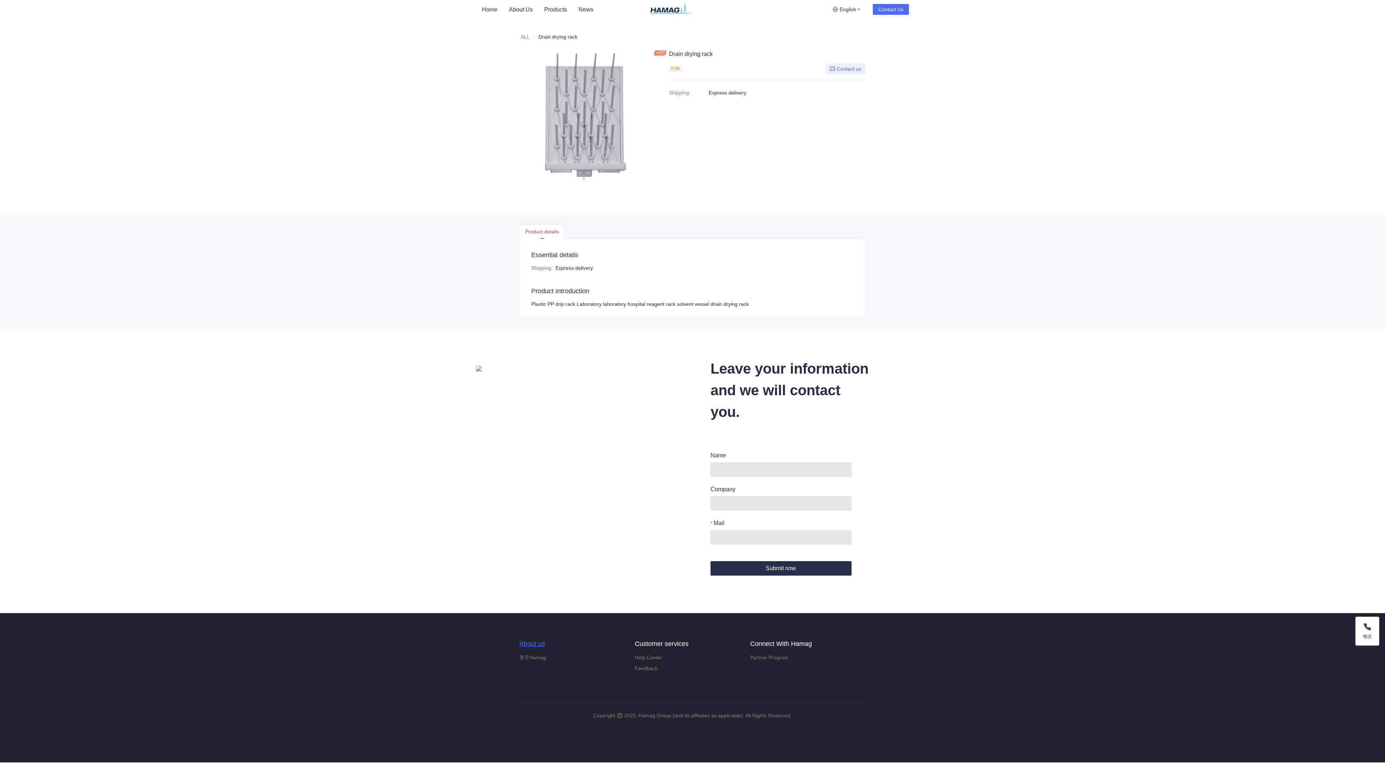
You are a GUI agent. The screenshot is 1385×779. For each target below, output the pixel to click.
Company (723, 489)
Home (489, 9)
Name (718, 455)
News (586, 9)
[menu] (562, 9)
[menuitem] (489, 9)
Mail (719, 523)
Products (555, 9)
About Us (521, 9)
